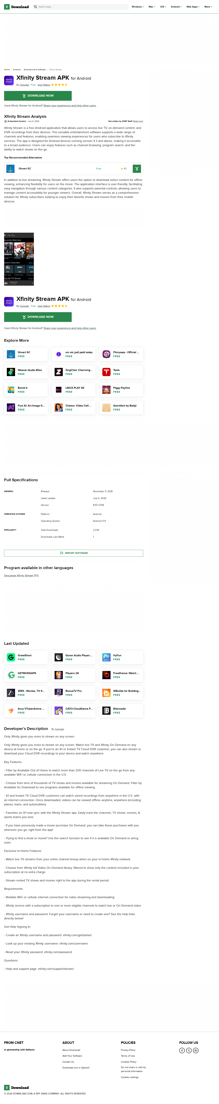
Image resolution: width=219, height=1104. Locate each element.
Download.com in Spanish (76, 1067)
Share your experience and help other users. (70, 105)
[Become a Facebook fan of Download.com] (182, 1050)
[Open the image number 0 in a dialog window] (19, 259)
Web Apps (192, 7)
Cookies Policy (128, 1061)
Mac (151, 7)
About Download (71, 1050)
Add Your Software (72, 1056)
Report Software (76, 553)
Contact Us (68, 1061)
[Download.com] (16, 7)
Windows (137, 7)
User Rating (44, 84)
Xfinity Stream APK (53, 78)
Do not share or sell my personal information (133, 1069)
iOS (162, 7)
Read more (138, 121)
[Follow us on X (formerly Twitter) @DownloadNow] (189, 1050)
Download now (41, 96)
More (207, 6)
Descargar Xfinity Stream (18, 575)
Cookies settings (130, 1077)
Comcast (59, 729)
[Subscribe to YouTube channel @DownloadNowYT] (195, 1050)
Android (175, 7)
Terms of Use (128, 1056)
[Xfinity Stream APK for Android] (9, 80)
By (22, 84)
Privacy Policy (128, 1050)
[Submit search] (35, 7)
